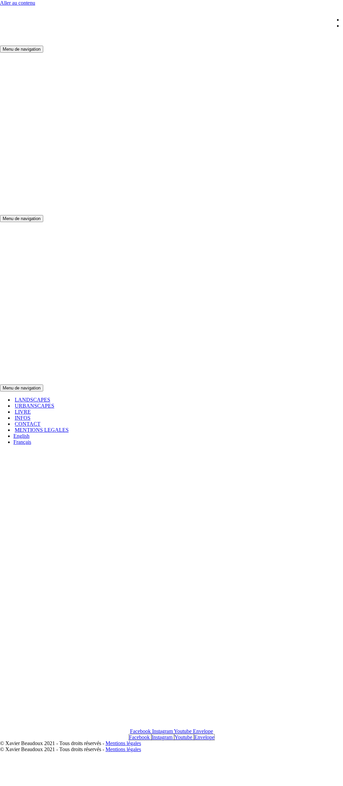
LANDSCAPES (32, 400)
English (21, 436)
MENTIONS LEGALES (42, 430)
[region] (171, 588)
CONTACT (28, 424)
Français (22, 442)
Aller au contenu (17, 3)
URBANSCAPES (34, 406)
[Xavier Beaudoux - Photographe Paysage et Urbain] (80, 212)
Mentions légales (123, 743)
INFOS (22, 418)
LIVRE (23, 412)
